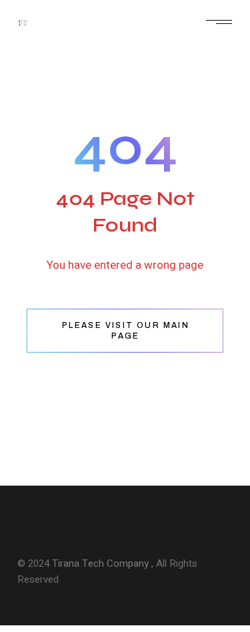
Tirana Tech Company (101, 563)
